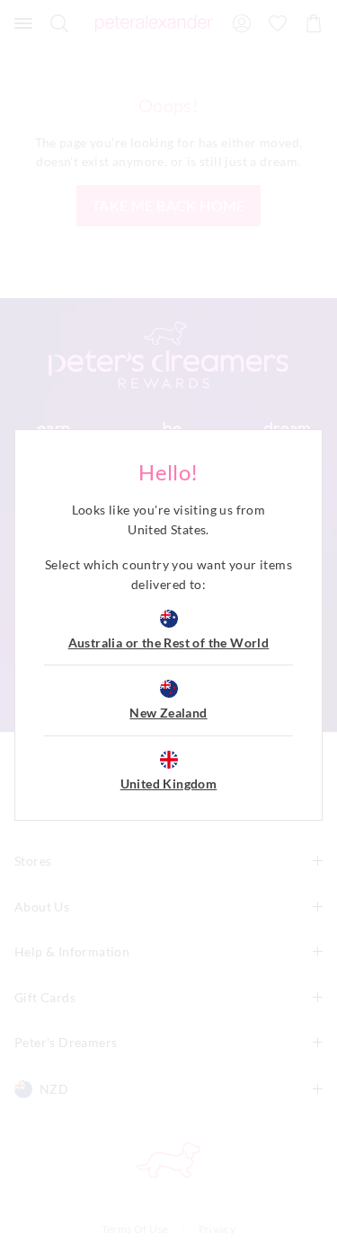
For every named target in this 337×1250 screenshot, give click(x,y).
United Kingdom (168, 783)
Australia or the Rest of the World (169, 642)
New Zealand (168, 712)
